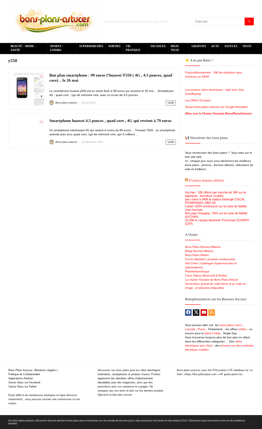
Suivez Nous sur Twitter (22, 386)
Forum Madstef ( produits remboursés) (210, 259)
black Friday (212, 333)
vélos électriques (150, 370)
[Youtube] (204, 312)
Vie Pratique (133, 48)
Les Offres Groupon (198, 100)
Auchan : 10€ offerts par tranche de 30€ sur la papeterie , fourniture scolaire (215, 194)
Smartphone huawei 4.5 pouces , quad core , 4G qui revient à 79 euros (110, 121)
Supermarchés (91, 46)
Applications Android (20, 378)
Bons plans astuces (66, 102)
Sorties (114, 46)
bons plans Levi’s (231, 325)
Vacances (158, 46)
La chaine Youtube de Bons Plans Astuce (211, 279)
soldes (242, 329)
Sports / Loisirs (56, 48)
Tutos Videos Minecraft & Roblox (206, 275)
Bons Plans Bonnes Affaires (203, 246)
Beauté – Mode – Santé (23, 48)
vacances (128, 386)
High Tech (175, 48)
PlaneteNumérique (197, 271)
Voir (170, 102)
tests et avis (127, 390)
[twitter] (196, 312)
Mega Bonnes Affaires (199, 251)
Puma (201, 329)
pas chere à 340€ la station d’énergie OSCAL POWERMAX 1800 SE (215, 201)
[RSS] (211, 312)
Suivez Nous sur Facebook (24, 382)
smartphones (119, 374)
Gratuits (199, 46)
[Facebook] (188, 312)
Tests (247, 46)
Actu (215, 46)
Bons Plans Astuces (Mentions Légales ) (33, 370)
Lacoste (190, 329)
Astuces (230, 46)
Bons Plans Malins (197, 255)
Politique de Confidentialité (24, 374)
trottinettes (104, 374)
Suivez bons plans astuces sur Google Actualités (216, 106)
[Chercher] (249, 21)
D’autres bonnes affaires (206, 180)
